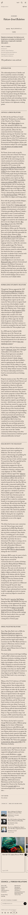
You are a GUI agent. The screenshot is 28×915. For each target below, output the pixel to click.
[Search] (21, 2)
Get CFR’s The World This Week (9, 900)
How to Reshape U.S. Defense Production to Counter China (15, 812)
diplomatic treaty (11, 350)
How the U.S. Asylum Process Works (12, 855)
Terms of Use (18, 894)
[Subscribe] (25, 903)
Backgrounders (4, 6)
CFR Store (17, 890)
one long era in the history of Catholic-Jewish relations (14, 147)
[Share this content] (14, 912)
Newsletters (17, 888)
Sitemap (3, 896)
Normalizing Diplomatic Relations (9, 52)
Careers (3, 888)
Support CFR (4, 887)
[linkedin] (5, 913)
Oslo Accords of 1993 (18, 310)
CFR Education (4, 890)
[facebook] (2, 913)
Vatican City (4, 803)
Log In (18, 2)
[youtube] (8, 913)
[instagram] (11, 913)
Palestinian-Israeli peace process (10, 633)
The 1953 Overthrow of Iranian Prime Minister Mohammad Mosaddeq (16, 820)
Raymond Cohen (6, 262)
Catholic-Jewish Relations (7, 50)
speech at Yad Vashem (17, 599)
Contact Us (3, 892)
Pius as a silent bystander (17, 549)
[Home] (2, 3)
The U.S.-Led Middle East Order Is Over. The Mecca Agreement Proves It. (17, 828)
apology (3, 171)
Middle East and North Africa (15, 803)
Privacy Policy (4, 894)
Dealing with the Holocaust (7, 54)
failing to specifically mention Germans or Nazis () (12, 610)
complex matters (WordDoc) (9, 417)
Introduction (4, 48)
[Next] (26, 855)
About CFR (3, 885)
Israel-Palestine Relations (7, 56)
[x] (17, 913)
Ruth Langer (5, 576)
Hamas (3, 725)
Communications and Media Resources (20, 892)
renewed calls (12, 786)
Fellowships (17, 887)
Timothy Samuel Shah (10, 195)
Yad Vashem (10, 547)
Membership (18, 885)
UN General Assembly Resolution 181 (12, 291)
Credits (14, 32)
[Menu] (25, 2)
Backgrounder (14, 16)
